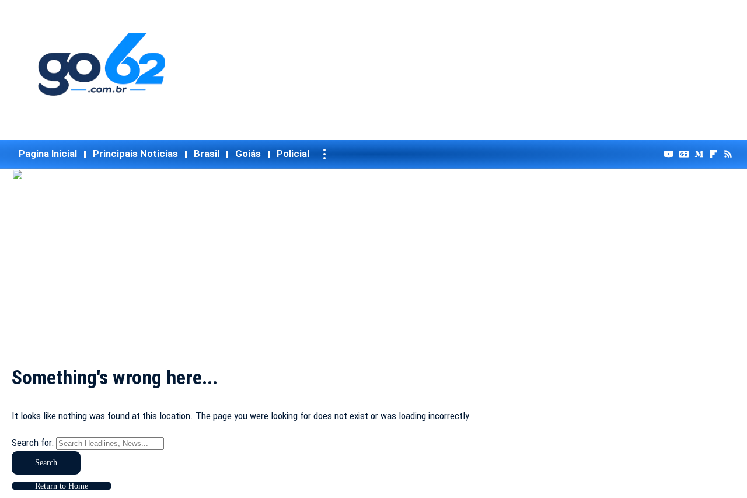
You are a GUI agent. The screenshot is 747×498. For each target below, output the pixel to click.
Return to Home (61, 486)
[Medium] (699, 154)
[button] (324, 154)
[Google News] (684, 154)
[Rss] (728, 154)
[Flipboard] (713, 154)
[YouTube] (668, 154)
